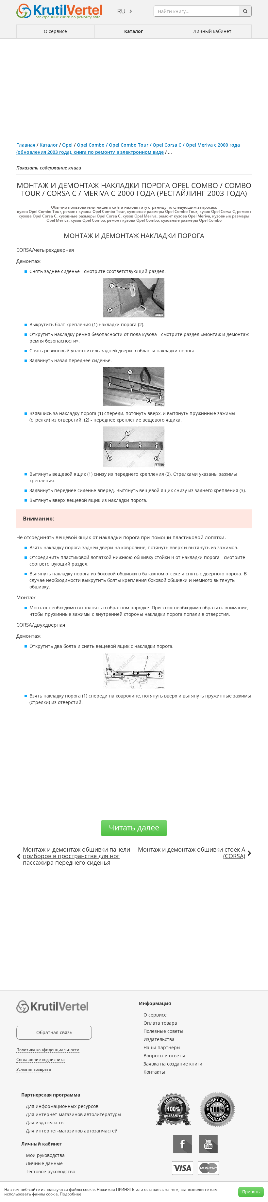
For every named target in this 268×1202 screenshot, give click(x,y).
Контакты (154, 1072)
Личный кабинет (212, 31)
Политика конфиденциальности (47, 1049)
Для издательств (44, 1122)
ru (121, 11)
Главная (25, 145)
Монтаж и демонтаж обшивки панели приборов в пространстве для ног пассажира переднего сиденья (76, 856)
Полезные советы (163, 1031)
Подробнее (70, 1194)
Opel (67, 145)
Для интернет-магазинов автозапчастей (72, 1131)
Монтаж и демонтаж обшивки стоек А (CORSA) (191, 852)
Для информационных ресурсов (62, 1106)
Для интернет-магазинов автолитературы (73, 1114)
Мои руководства (45, 1155)
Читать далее (134, 827)
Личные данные (44, 1163)
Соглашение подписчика (40, 1059)
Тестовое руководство (50, 1171)
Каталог (133, 31)
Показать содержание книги (48, 168)
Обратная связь (54, 1032)
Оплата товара (160, 1023)
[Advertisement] (134, 87)
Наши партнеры (161, 1047)
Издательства (159, 1039)
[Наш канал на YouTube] (208, 1144)
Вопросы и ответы (164, 1055)
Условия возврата (33, 1069)
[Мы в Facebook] (182, 1144)
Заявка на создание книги (172, 1064)
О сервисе (55, 31)
